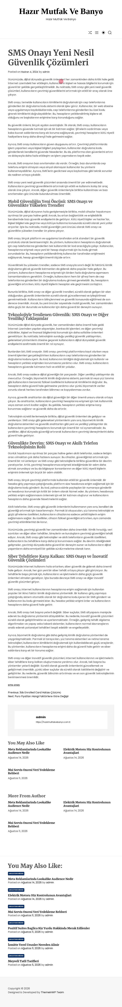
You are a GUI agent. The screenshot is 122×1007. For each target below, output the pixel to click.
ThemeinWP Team (52, 992)
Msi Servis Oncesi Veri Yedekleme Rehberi (31, 771)
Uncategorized (16, 873)
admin (46, 71)
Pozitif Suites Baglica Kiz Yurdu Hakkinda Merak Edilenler (49, 928)
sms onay (14, 685)
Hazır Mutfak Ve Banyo (61, 11)
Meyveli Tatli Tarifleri (23, 961)
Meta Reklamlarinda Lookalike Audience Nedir (29, 751)
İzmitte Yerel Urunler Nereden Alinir (33, 945)
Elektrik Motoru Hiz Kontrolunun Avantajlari (87, 751)
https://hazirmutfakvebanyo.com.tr (53, 722)
